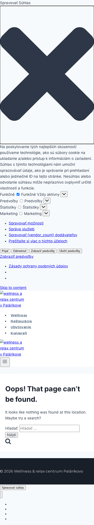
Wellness (19, 315)
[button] (47, 75)
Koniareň (19, 333)
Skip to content (13, 287)
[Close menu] (1, 494)
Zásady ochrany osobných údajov (38, 266)
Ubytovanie (21, 327)
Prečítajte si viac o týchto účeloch (38, 241)
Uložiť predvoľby (69, 251)
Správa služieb (22, 229)
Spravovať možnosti (26, 223)
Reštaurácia (21, 321)
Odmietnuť (19, 251)
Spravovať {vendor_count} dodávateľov (43, 235)
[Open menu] (5, 362)
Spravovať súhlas (13, 487)
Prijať (5, 251)
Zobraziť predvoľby (43, 251)
